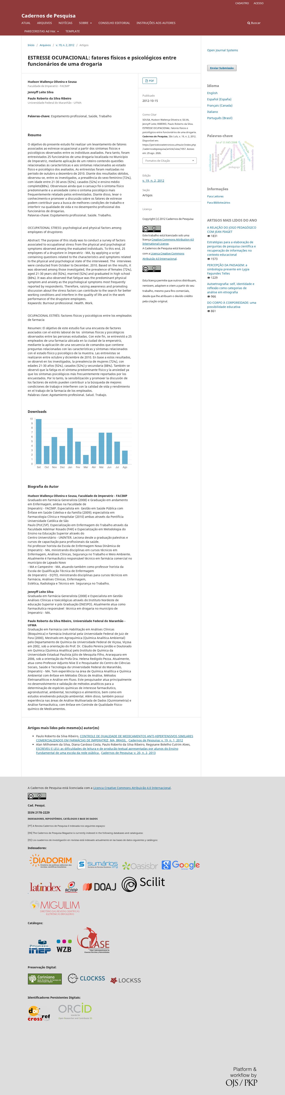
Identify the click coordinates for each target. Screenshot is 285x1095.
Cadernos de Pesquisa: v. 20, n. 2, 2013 (128, 753)
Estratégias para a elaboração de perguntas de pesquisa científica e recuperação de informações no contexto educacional (231, 248)
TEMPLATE (73, 31)
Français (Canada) (219, 105)
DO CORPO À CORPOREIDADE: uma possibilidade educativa (231, 305)
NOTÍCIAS (65, 23)
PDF (151, 81)
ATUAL (25, 23)
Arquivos (45, 45)
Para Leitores (215, 196)
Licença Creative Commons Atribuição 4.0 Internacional (132, 788)
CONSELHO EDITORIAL (114, 23)
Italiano (212, 112)
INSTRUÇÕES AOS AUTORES (156, 23)
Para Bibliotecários (218, 202)
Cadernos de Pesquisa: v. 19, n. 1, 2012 (156, 740)
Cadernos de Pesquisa (48, 15)
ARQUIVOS (44, 23)
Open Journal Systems (222, 50)
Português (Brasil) (219, 118)
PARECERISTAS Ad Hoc (40, 31)
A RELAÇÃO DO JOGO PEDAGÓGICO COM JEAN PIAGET (231, 230)
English (212, 93)
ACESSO (259, 3)
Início (31, 45)
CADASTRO (242, 3)
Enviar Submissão (222, 68)
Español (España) (219, 99)
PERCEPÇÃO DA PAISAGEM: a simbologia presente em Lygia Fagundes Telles (228, 269)
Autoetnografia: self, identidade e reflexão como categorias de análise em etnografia (230, 288)
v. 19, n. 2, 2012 (65, 45)
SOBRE (84, 23)
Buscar (255, 23)
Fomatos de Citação (157, 161)
